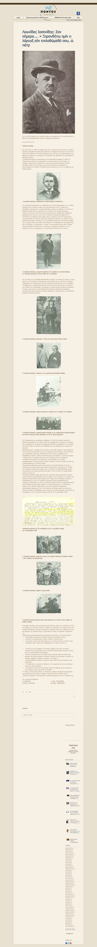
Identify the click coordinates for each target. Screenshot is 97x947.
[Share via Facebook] (23, 692)
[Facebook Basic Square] (66, 943)
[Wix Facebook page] (78, 13)
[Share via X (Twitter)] (26, 692)
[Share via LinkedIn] (30, 692)
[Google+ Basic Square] (70, 943)
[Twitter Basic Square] (68, 943)
